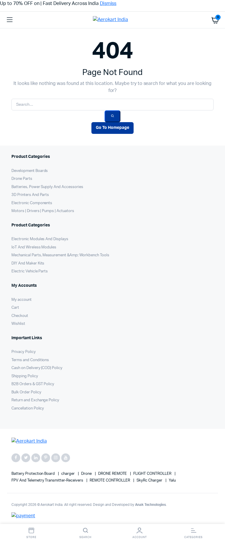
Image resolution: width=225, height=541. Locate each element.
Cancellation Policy (27, 408)
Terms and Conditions (30, 360)
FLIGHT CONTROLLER (152, 474)
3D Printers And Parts (30, 195)
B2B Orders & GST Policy (32, 384)
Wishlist (18, 324)
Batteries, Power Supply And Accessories (47, 187)
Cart (15, 308)
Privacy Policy (23, 352)
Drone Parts (21, 179)
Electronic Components (31, 203)
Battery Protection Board (33, 474)
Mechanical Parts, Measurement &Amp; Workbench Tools (60, 255)
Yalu (172, 480)
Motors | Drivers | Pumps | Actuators (42, 211)
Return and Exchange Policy (35, 400)
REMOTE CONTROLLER (110, 480)
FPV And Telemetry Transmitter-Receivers (47, 480)
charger (68, 474)
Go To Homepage (112, 128)
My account (21, 300)
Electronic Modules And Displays (39, 239)
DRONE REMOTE (113, 474)
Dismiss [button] (108, 3)
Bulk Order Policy (26, 392)
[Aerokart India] (112, 20)
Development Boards (29, 171)
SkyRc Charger (150, 480)
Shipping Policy (24, 376)
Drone (87, 474)
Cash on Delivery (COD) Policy (36, 368)
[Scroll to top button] (215, 517)
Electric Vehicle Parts (29, 271)
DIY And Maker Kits (27, 263)
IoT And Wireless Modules (33, 247)
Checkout (19, 316)
